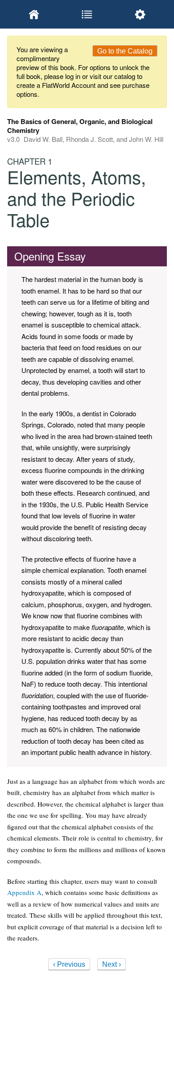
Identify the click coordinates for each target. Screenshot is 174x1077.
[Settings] (140, 14)
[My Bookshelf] (33, 14)
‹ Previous (69, 964)
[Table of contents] (86, 14)
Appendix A (24, 892)
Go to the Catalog (125, 51)
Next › (111, 964)
